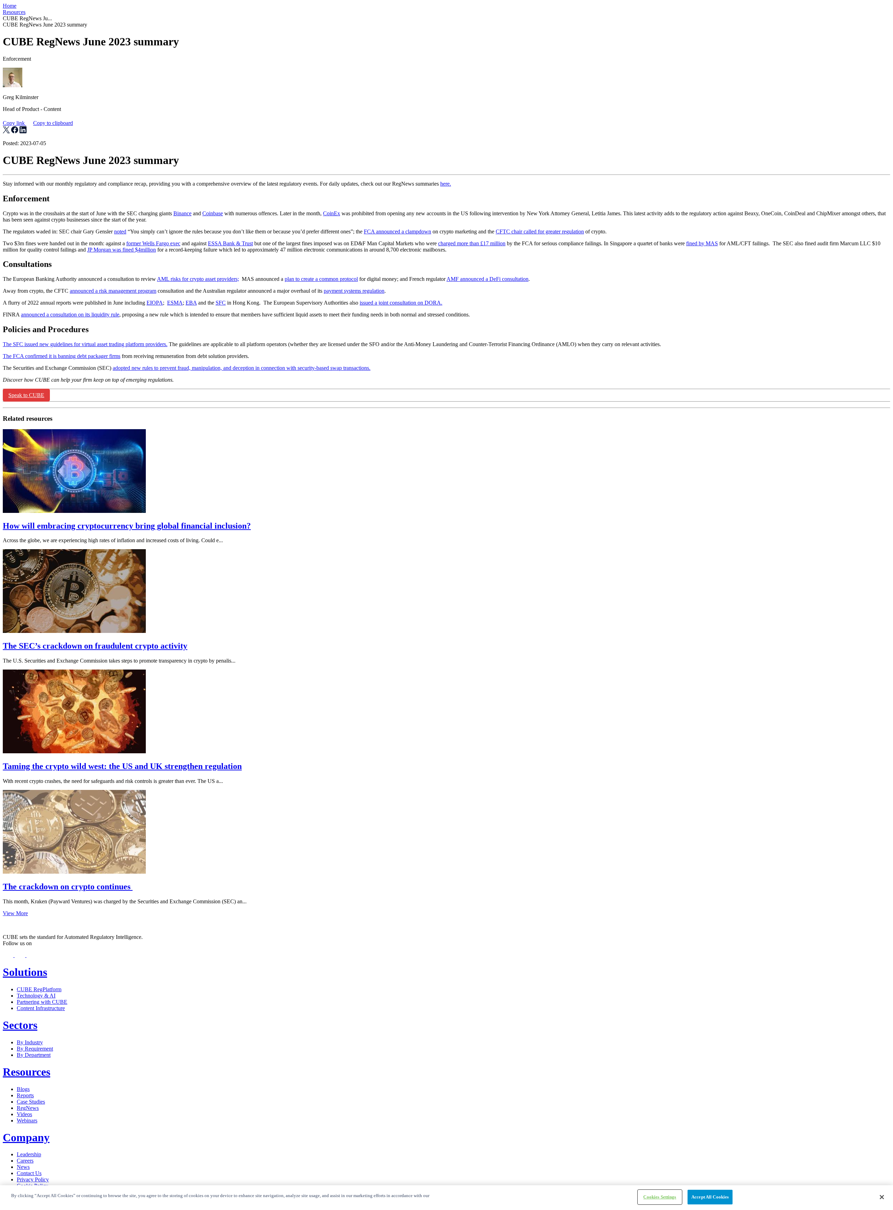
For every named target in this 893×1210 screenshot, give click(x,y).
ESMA (175, 303)
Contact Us (29, 1173)
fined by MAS (702, 243)
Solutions (25, 972)
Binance (182, 213)
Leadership (29, 1154)
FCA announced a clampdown (397, 231)
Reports (25, 1095)
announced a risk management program (113, 291)
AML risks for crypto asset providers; (198, 279)
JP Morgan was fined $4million (121, 250)
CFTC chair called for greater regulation (540, 231)
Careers (25, 1161)
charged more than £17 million (471, 243)
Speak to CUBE (26, 395)
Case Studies (31, 1102)
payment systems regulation (354, 291)
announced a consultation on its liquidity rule (70, 315)
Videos (24, 1114)
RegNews (28, 1108)
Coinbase (212, 213)
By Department (34, 1055)
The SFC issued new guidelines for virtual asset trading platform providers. (85, 344)
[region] (446, 1197)
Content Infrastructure (41, 1008)
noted (120, 231)
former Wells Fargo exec (153, 243)
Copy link (38, 123)
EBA (191, 303)
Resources (14, 12)
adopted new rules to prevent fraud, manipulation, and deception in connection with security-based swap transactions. (241, 368)
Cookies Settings (659, 1197)
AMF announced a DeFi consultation (487, 279)
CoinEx (331, 213)
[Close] (882, 1197)
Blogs (23, 1089)
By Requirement (35, 1049)
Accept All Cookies (710, 1197)
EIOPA (155, 303)
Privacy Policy (33, 1179)
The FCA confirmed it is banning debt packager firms (61, 356)
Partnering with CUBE (42, 1002)
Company (26, 1137)
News (23, 1167)
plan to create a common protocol (321, 279)
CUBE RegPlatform (39, 989)
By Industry (30, 1042)
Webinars (27, 1120)
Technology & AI (36, 996)
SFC (221, 303)
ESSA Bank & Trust (230, 243)
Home (9, 6)
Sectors (20, 1025)
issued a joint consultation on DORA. (401, 303)
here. (445, 184)
